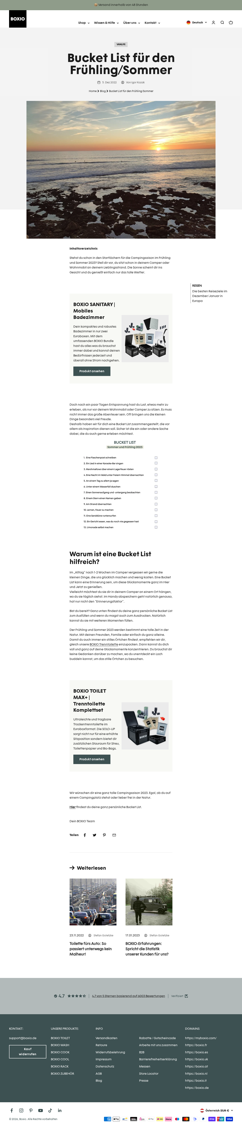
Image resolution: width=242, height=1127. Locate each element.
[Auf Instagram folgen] (21, 1110)
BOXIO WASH (60, 1045)
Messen (144, 1066)
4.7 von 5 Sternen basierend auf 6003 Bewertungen (128, 996)
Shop (82, 23)
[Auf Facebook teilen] (84, 835)
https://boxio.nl (196, 1073)
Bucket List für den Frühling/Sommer (131, 91)
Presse (143, 1080)
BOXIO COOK (60, 1052)
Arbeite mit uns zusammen (158, 1045)
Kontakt (150, 23)
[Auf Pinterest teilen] (104, 835)
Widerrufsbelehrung (110, 1052)
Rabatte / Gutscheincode (157, 1038)
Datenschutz (105, 1066)
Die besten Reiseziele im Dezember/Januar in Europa (209, 296)
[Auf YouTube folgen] (40, 1110)
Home (93, 91)
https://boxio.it (196, 1080)
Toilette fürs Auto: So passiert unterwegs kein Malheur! (91, 948)
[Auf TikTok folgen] (50, 1110)
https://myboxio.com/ (201, 1038)
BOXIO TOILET (60, 1038)
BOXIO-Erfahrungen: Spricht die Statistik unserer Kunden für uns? (147, 948)
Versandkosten (106, 1038)
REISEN (197, 285)
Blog (103, 91)
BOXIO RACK (59, 1066)
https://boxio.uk (196, 1059)
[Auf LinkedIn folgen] (59, 1110)
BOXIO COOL (60, 1059)
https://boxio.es (196, 1052)
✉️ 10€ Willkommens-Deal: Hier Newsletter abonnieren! (121, 5)
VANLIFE (121, 44)
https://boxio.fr (196, 1045)
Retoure (101, 1045)
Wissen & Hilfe (104, 23)
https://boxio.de (197, 1088)
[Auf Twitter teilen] (94, 835)
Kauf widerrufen (27, 1051)
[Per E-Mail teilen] (114, 835)
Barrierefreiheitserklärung (158, 1059)
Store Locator (148, 1073)
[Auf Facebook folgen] (11, 1110)
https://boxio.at (196, 1066)
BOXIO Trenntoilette (104, 644)
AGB (99, 1073)
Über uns (129, 23)
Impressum (104, 1059)
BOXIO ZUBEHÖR (62, 1073)
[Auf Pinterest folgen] (30, 1110)
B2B (141, 1052)
